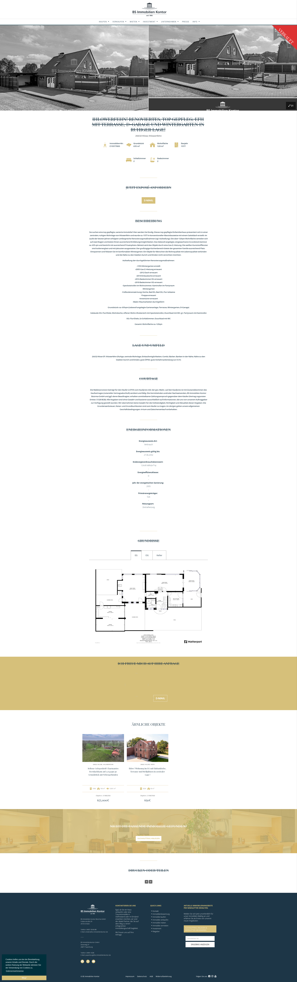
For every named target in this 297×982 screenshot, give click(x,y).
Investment (149, 21)
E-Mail (148, 200)
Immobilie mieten (159, 922)
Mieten (133, 21)
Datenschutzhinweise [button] (15, 971)
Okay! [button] (24, 978)
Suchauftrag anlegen (148, 838)
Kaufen (103, 21)
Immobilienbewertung (161, 914)
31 (292, 105)
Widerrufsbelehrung (164, 976)
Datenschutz (142, 976)
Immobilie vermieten (160, 925)
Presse (185, 21)
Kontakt (156, 911)
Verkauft (286, 36)
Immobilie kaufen (159, 917)
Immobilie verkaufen (160, 920)
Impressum (130, 976)
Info (194, 21)
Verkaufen (118, 21)
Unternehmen (168, 21)
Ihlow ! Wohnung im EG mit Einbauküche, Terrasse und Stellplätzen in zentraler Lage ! (147, 771)
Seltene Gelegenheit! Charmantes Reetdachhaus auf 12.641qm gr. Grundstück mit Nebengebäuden (103, 771)
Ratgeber (156, 931)
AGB (151, 976)
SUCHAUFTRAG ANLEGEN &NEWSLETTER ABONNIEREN (196, 929)
